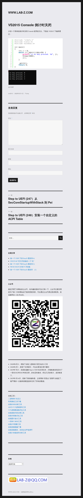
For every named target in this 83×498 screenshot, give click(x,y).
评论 (10, 118)
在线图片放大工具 (14, 418)
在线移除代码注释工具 (16, 413)
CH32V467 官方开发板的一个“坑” (22, 261)
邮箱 (9, 159)
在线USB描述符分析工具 (17, 433)
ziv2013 (10, 93)
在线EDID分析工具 (15, 404)
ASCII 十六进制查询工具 (17, 407)
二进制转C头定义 (14, 399)
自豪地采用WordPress (27, 492)
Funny (27, 93)
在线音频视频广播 (14, 427)
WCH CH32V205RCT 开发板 (20, 267)
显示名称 (11, 149)
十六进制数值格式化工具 (17, 410)
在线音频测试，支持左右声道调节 (20, 430)
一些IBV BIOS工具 (15, 421)
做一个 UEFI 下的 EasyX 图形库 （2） (23, 270)
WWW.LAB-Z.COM (20, 12)
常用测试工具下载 (14, 401)
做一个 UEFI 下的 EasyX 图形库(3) (22, 264)
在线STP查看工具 (14, 424)
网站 (9, 169)
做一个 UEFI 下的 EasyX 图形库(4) (22, 258)
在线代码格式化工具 (15, 416)
